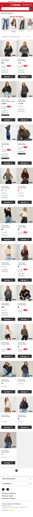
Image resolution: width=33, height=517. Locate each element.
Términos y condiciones (9, 493)
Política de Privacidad (8, 498)
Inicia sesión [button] (26, 4)
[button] (16, 9)
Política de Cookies (7, 496)
